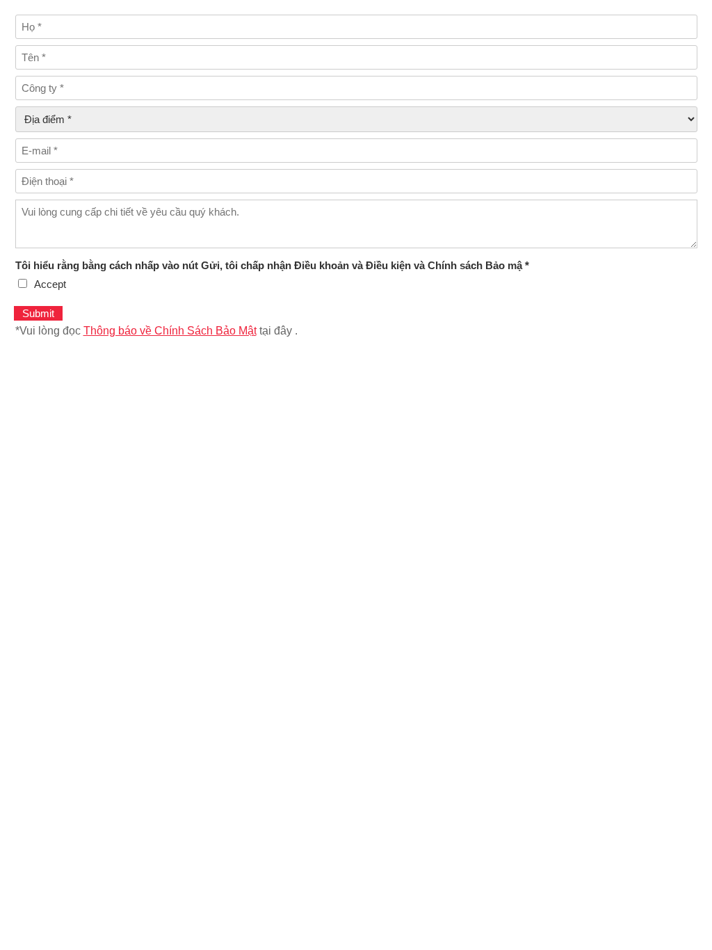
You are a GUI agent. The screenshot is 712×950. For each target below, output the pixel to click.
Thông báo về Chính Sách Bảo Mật (170, 331)
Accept (50, 284)
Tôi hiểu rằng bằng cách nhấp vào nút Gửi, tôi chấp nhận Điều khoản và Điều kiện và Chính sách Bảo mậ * (272, 265)
